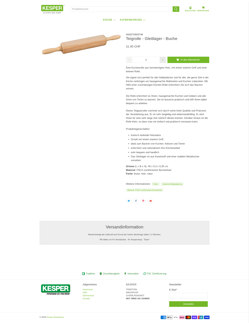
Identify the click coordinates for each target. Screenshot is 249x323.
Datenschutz (88, 295)
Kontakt (86, 298)
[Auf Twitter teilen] (128, 200)
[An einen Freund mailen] (150, 200)
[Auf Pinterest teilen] (143, 200)
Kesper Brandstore (55, 317)
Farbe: (155, 184)
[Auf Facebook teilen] (136, 200)
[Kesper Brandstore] (53, 9)
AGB (85, 292)
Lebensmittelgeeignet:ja (172, 184)
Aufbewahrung (131, 20)
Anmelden (188, 304)
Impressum (88, 289)
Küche (107, 20)
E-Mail (173, 289)
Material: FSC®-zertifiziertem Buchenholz (144, 190)
